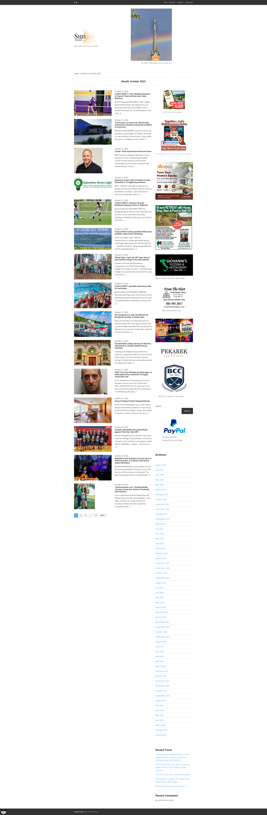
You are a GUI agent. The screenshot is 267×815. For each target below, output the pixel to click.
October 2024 (161, 573)
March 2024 (160, 607)
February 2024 (161, 612)
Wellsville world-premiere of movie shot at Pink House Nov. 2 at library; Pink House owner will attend (133, 460)
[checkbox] (3, 811)
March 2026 (160, 489)
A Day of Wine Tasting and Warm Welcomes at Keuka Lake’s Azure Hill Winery (133, 233)
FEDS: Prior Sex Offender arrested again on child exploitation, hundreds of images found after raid (133, 374)
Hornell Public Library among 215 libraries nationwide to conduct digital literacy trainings (133, 345)
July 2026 (159, 470)
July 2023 (159, 646)
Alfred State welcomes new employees (170, 786)
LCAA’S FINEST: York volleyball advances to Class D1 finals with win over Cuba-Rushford (132, 96)
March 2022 (160, 725)
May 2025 (159, 538)
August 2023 (160, 641)
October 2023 (161, 632)
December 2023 (162, 622)
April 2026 (159, 484)
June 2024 (159, 592)
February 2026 (161, 494)
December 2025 (162, 504)
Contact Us (180, 2)
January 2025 (161, 558)
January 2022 (161, 735)
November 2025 (162, 509)
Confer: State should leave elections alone (133, 151)
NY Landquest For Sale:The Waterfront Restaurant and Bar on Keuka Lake (131, 316)
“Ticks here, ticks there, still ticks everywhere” (173, 774)
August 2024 (160, 583)
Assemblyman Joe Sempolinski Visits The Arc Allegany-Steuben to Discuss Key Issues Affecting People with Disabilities (172, 757)
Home (165, 2)
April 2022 (159, 720)
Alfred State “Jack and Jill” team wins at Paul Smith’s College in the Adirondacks (132, 258)
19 (96, 515)
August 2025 (160, 524)
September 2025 (162, 519)
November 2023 (162, 627)
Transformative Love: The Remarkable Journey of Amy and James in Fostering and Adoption (132, 489)
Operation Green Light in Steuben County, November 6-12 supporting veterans (133, 181)
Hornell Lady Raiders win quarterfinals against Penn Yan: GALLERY (131, 431)
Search (158, 406)
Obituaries (172, 2)
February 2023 (161, 671)
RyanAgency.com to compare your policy (173, 154)
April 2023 (159, 661)
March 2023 (160, 666)
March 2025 (160, 548)
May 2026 (159, 479)
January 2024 (161, 617)
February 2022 (161, 730)
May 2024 (159, 597)
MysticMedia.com (91, 812)
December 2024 (162, 563)
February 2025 (161, 553)
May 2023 (159, 656)
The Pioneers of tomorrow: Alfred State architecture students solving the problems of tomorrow (133, 125)
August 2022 (160, 700)
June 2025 (159, 533)
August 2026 (160, 465)
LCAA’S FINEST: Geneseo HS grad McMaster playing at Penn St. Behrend (131, 204)
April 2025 (159, 543)
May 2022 (159, 715)
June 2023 (159, 651)
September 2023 (162, 637)
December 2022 (162, 681)
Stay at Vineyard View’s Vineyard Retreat (132, 401)
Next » (103, 515)
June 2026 (159, 475)
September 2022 (162, 695)
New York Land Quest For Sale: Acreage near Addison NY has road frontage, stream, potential (172, 767)
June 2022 (159, 710)
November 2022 (162, 686)
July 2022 (159, 705)
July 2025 (159, 529)
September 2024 (162, 578)
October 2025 (161, 514)
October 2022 (161, 690)
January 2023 (161, 676)
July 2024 (159, 587)
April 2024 (159, 602)
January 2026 (161, 499)
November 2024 (162, 568)
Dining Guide (189, 2)
